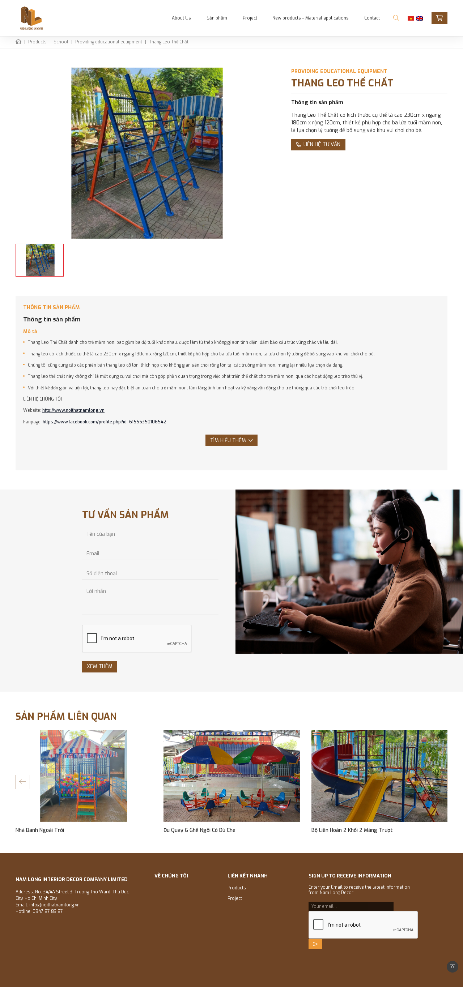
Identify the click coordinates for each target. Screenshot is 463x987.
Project (250, 18)
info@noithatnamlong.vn (54, 905)
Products (37, 42)
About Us (181, 18)
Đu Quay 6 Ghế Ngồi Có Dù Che (199, 830)
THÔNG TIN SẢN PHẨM (51, 307)
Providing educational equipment (108, 42)
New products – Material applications (310, 18)
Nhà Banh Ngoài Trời (40, 830)
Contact (372, 18)
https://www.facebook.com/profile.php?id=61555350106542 (104, 422)
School (61, 42)
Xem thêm (99, 666)
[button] (23, 782)
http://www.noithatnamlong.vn (73, 410)
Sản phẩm (217, 18)
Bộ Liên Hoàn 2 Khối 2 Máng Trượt (352, 830)
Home (18, 42)
